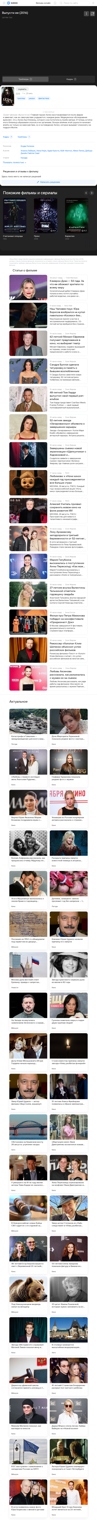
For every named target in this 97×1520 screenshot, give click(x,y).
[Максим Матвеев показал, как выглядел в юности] (28, 1417)
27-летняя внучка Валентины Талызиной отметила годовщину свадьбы (67, 591)
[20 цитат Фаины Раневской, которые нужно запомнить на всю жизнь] (69, 1296)
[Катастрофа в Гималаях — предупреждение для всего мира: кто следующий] (28, 728)
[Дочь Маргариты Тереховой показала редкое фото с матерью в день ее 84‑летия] (69, 728)
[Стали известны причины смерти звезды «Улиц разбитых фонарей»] (69, 1052)
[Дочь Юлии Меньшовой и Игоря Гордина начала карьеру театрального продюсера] (28, 1052)
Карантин (69, 236)
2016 (18, 93)
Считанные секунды (13, 236)
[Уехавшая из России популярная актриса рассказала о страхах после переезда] (69, 809)
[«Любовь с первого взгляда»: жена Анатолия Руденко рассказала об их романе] (28, 768)
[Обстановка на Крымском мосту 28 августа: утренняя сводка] (28, 1133)
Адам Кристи (53, 150)
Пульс (37, 236)
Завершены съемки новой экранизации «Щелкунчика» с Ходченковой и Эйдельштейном (68, 452)
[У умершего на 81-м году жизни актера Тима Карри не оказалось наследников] (28, 1174)
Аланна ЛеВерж (28, 150)
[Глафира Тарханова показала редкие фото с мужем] (69, 768)
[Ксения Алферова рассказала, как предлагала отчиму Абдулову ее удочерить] (28, 849)
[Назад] (86, 193)
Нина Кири (41, 150)
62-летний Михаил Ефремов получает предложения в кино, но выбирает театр (67, 340)
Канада (24, 158)
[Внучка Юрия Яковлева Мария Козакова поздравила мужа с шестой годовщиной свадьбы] (28, 809)
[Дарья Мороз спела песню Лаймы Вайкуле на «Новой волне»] (69, 1417)
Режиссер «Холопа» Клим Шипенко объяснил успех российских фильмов (65, 647)
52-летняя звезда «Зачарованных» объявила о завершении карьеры (67, 423)
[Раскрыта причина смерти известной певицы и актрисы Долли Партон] (69, 849)
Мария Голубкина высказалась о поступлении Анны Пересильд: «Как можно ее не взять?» (68, 563)
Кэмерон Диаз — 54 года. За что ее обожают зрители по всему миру (67, 284)
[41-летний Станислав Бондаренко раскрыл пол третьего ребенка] (69, 1377)
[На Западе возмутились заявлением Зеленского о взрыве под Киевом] (28, 1012)
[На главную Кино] (14, 3)
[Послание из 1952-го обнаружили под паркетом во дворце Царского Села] (28, 931)
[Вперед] (91, 193)
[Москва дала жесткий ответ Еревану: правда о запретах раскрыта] (28, 971)
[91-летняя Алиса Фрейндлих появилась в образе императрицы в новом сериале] (69, 1093)
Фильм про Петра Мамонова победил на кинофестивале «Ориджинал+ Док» (67, 619)
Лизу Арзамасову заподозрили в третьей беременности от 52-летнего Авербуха (68, 535)
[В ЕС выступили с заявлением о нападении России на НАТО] (28, 1458)
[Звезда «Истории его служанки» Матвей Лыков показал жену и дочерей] (28, 1336)
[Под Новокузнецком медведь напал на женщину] (28, 1296)
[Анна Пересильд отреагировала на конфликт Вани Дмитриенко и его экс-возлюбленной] (69, 1174)
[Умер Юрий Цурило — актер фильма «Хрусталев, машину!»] (28, 1093)
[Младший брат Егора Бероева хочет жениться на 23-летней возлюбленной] (69, 1498)
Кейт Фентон (66, 150)
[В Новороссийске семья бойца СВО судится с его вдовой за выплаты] (28, 1214)
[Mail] (8, 3)
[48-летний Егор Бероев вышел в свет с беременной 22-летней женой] (28, 1255)
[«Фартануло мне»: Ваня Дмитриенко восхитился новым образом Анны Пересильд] (69, 1133)
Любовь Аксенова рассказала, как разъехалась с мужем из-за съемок (67, 674)
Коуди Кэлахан (27, 146)
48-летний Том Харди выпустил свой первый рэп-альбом (67, 396)
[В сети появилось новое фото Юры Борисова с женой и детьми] (28, 1498)
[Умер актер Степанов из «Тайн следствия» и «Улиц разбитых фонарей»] (69, 1214)
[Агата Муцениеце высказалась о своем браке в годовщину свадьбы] (28, 890)
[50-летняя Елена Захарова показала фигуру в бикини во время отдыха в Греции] (69, 1255)
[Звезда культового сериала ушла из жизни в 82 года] (69, 971)
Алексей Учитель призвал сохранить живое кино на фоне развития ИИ (65, 507)
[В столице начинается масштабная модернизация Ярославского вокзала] (69, 1336)
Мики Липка (78, 150)
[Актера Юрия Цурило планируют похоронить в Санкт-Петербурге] (69, 1458)
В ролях (6, 151)
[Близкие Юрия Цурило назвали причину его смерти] (69, 931)
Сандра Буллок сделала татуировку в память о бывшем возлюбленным (64, 368)
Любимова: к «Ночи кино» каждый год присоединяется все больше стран (67, 479)
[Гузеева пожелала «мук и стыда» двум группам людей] (69, 1012)
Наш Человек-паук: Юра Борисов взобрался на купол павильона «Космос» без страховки (67, 312)
